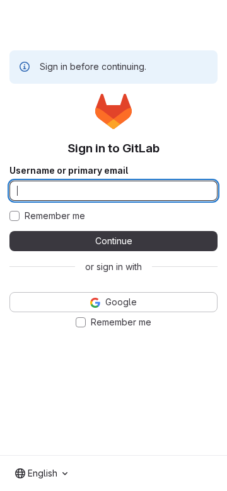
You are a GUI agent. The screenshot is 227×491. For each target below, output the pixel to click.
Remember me (55, 216)
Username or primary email (68, 171)
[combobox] (41, 473)
